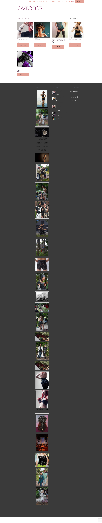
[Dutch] (71, 1)
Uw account (60, 1)
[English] (73, 1)
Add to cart (23, 45)
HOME (30, 1)
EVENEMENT (46, 1)
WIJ (34, 1)
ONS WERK (39, 1)
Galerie (68, 1)
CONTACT (53, 1)
